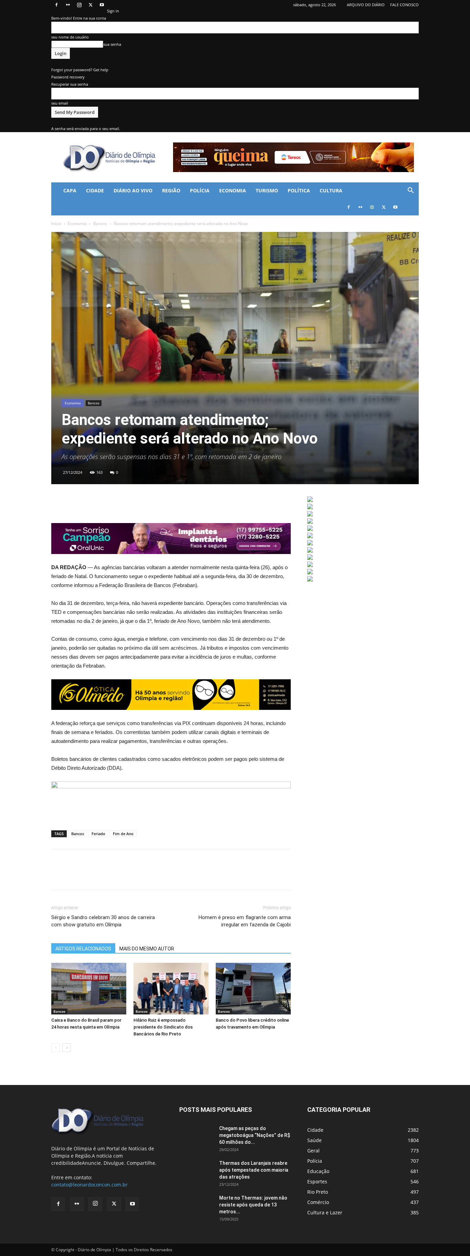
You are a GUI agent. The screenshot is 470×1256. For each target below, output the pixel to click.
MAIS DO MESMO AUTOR (146, 948)
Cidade (95, 190)
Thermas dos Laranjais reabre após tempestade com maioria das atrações (253, 1170)
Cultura (331, 190)
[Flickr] (68, 5)
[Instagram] (79, 5)
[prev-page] (55, 1047)
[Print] (121, 503)
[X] (90, 5)
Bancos (100, 223)
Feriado (98, 833)
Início (56, 223)
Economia (232, 190)
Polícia (200, 190)
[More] (137, 503)
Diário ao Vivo (133, 190)
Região (171, 190)
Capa (69, 190)
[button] (410, 191)
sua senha (112, 44)
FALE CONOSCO (404, 4)
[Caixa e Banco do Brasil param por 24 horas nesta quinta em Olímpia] (88, 988)
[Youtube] (102, 5)
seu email (59, 103)
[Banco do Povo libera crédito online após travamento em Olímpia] (253, 988)
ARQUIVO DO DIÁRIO (366, 4)
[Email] (106, 503)
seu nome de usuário (70, 37)
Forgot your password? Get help (79, 69)
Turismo (267, 190)
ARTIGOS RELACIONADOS (83, 948)
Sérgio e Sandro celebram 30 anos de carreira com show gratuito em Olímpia (103, 921)
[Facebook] (56, 5)
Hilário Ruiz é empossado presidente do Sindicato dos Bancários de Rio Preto (163, 1027)
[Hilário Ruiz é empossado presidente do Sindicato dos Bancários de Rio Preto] (171, 988)
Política (299, 190)
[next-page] (66, 1047)
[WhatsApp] (90, 503)
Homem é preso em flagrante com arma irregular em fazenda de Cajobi (245, 921)
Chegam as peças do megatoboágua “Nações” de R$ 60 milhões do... (254, 1135)
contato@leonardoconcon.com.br (89, 1184)
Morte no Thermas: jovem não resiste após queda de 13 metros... (253, 1204)
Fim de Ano (123, 833)
